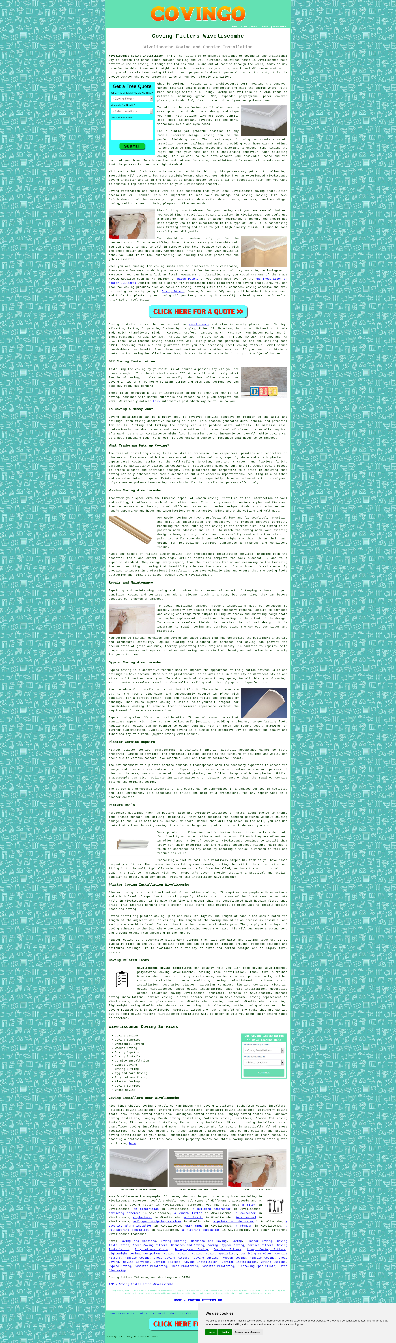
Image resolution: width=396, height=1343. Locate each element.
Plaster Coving (259, 1241)
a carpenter (246, 1213)
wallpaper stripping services (157, 1221)
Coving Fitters (146, 1313)
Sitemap (111, 1313)
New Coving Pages (126, 1313)
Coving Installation (200, 1262)
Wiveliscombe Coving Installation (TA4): (142, 55)
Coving (222, 92)
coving (143, 64)
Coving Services (136, 1262)
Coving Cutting (173, 1241)
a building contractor (212, 1209)
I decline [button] (225, 1332)
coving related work (125, 1009)
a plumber (243, 1225)
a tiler (249, 1204)
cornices (249, 199)
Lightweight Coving (124, 1253)
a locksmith (193, 1217)
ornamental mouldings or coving (228, 55)
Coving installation (125, 324)
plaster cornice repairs (196, 997)
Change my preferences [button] (247, 1332)
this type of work (239, 223)
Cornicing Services (256, 1253)
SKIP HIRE (193, 1225)
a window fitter (188, 1213)
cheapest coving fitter (127, 242)
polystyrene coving (153, 972)
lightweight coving (124, 1005)
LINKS (244, 26)
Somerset (180, 1009)
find (121, 1105)
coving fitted (162, 72)
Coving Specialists (221, 1253)
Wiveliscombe (199, 324)
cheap (120, 251)
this (156, 401)
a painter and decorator (233, 1221)
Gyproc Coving (233, 1245)
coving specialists (167, 341)
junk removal (245, 1217)
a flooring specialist (201, 1230)
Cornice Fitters (260, 1245)
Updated (161, 1313)
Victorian (165, 124)
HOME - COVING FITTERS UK (198, 1300)
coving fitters (249, 345)
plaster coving (152, 916)
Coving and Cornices (138, 1241)
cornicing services (124, 1213)
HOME (234, 26)
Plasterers (191, 1313)
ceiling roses (133, 203)
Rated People (187, 278)
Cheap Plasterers (184, 1266)
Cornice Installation (239, 1262)
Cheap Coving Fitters (150, 1245)
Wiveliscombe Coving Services (143, 1027)
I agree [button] (211, 1332)
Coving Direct (173, 291)
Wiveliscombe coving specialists (164, 968)
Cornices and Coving (209, 1241)
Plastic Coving (137, 1257)
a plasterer (142, 1217)
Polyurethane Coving (152, 1249)
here (132, 1143)
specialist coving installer (210, 214)
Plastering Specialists (256, 1266)
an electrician (146, 1209)
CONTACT (265, 26)
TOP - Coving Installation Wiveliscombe (141, 1284)
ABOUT (254, 26)
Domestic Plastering (151, 1266)
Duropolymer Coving (191, 1249)
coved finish (158, 184)
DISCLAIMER (279, 26)
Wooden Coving (234, 1257)
